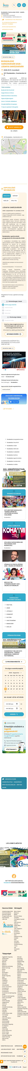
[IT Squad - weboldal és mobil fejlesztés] (25, 1067)
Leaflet (24, 153)
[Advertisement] (14, 424)
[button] (14, 146)
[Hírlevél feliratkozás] (1, 1061)
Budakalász (9, 17)
